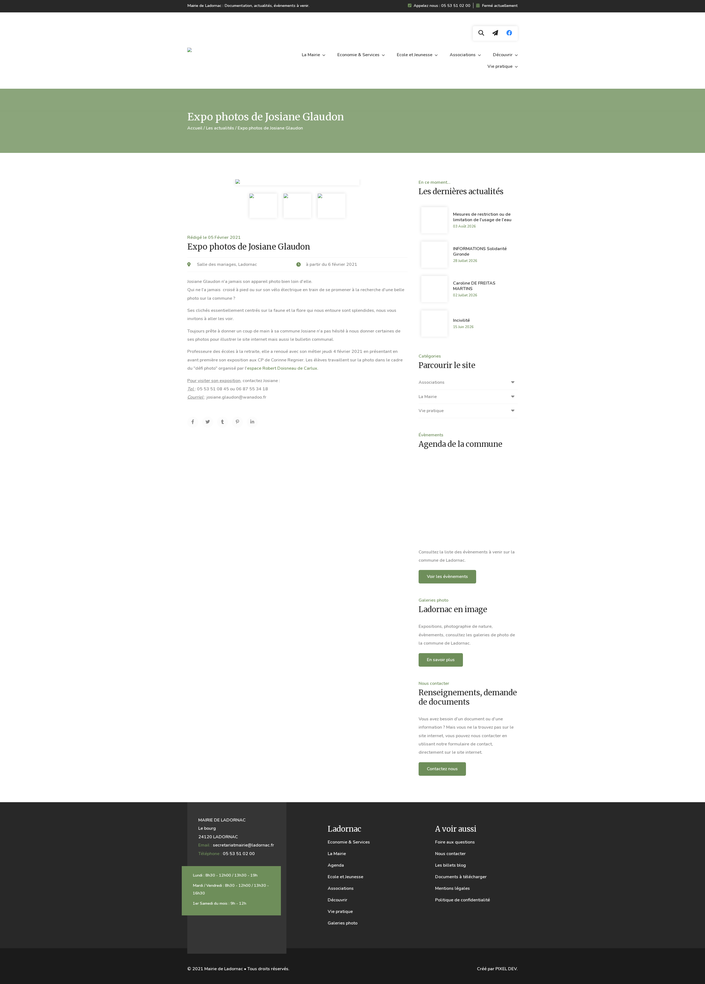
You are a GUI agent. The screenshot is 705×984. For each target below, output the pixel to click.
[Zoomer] (263, 206)
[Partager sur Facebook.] (192, 422)
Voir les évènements (447, 577)
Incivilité (461, 320)
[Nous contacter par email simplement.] (495, 33)
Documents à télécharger (461, 877)
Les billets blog (450, 865)
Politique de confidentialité (462, 900)
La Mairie (311, 55)
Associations (463, 55)
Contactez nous (442, 769)
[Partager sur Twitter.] (207, 422)
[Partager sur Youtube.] (222, 422)
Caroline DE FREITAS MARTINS (474, 286)
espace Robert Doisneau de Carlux (282, 368)
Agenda (336, 865)
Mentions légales (452, 888)
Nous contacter (450, 854)
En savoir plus (441, 660)
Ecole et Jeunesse (415, 55)
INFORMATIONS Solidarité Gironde (480, 251)
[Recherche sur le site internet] (481, 33)
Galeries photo (342, 923)
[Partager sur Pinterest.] (237, 422)
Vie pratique (500, 66)
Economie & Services (359, 55)
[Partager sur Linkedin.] (252, 422)
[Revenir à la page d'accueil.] (221, 51)
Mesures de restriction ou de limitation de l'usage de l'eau (482, 217)
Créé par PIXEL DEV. (497, 969)
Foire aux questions (455, 842)
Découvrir (503, 55)
